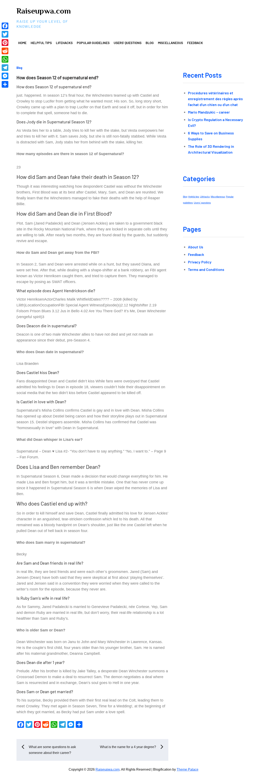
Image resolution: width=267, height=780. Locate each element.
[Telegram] (5, 67)
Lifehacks (64, 43)
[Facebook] (5, 26)
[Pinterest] (5, 42)
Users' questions (202, 202)
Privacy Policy (200, 262)
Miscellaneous (170, 43)
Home (22, 43)
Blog (150, 43)
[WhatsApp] (5, 59)
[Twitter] (5, 34)
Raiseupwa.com (43, 10)
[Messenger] (5, 76)
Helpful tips (41, 43)
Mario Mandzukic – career (209, 112)
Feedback (195, 43)
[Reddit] (5, 51)
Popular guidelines (93, 43)
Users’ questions (127, 43)
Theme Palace (187, 769)
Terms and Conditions (206, 269)
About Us (195, 247)
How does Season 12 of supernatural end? (57, 77)
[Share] (5, 84)
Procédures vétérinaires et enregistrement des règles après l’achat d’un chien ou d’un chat (215, 99)
